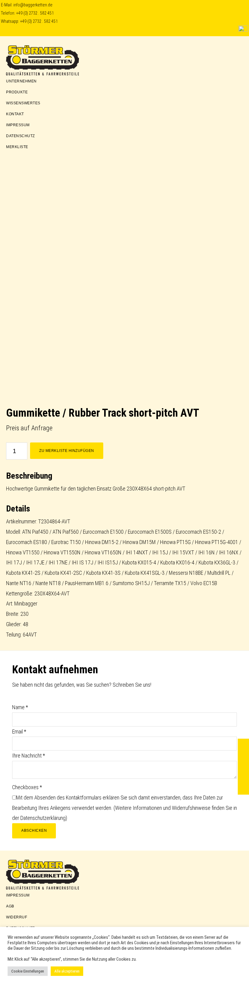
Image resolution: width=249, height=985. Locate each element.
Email (19, 731)
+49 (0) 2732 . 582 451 (35, 13)
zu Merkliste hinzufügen (66, 451)
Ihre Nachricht (28, 755)
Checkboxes (27, 787)
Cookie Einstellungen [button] (27, 971)
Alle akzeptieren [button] (67, 971)
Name (20, 707)
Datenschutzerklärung (43, 818)
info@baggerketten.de (33, 5)
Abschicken (34, 830)
